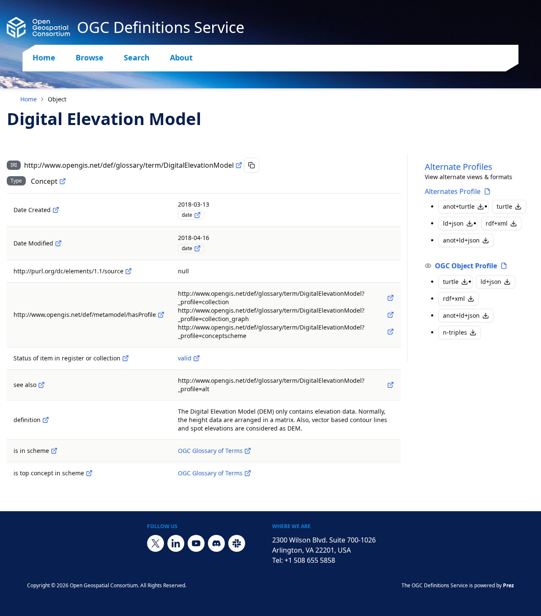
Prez (508, 585)
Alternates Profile (453, 191)
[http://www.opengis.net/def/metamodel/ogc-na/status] (125, 358)
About (181, 57)
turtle (504, 206)
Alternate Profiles (458, 166)
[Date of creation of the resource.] (55, 210)
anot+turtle (459, 206)
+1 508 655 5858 (309, 560)
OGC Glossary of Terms (210, 451)
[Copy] (251, 165)
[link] (57, 99)
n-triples (455, 332)
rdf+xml (497, 223)
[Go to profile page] (487, 191)
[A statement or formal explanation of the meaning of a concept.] (45, 420)
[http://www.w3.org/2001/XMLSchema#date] (197, 215)
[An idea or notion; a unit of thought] (62, 181)
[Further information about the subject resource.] (41, 385)
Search (137, 57)
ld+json (453, 223)
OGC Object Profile (466, 265)
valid (184, 358)
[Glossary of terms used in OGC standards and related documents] (247, 450)
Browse (90, 57)
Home (44, 57)
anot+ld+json (461, 240)
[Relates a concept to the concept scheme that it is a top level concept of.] (89, 473)
